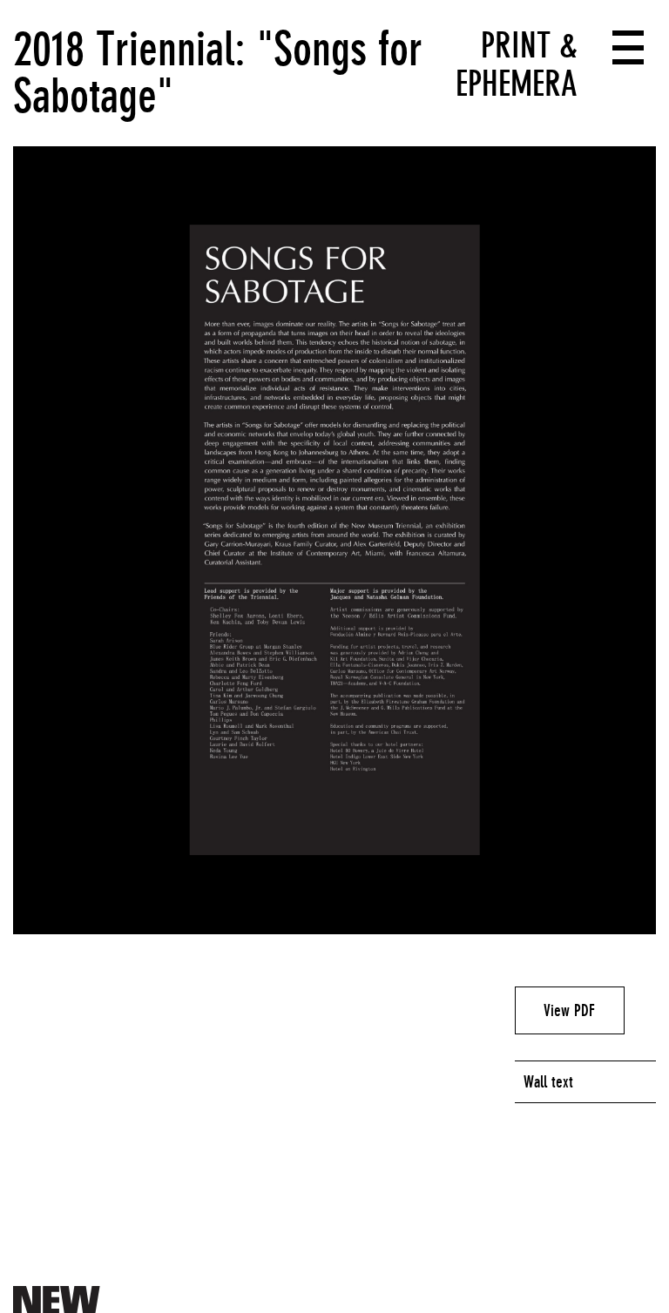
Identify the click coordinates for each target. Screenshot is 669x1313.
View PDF (569, 1010)
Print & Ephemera (517, 64)
